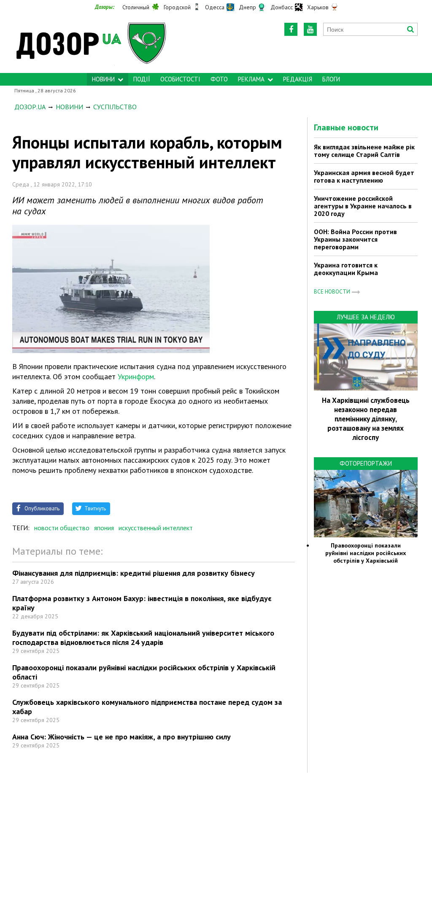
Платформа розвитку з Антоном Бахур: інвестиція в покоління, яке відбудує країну (142, 602)
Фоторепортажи (366, 463)
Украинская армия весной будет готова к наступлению (364, 176)
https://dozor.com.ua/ (95, 43)
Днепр (247, 7)
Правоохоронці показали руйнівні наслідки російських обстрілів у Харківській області (143, 672)
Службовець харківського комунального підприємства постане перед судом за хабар (147, 706)
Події (141, 79)
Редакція (297, 79)
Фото (219, 79)
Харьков (318, 7)
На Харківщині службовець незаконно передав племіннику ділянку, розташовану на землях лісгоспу (366, 419)
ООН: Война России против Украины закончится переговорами (355, 239)
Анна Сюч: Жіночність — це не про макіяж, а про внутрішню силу (121, 737)
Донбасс (281, 7)
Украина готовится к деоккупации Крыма (346, 269)
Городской (177, 7)
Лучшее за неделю (366, 317)
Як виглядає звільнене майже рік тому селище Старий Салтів (364, 151)
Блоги (331, 79)
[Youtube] (310, 29)
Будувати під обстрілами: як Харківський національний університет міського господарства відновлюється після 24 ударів (143, 637)
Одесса (214, 7)
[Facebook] (290, 29)
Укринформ (136, 376)
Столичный (135, 7)
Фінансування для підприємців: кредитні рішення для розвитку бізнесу (133, 573)
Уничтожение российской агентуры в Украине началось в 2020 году (363, 206)
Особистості (180, 79)
